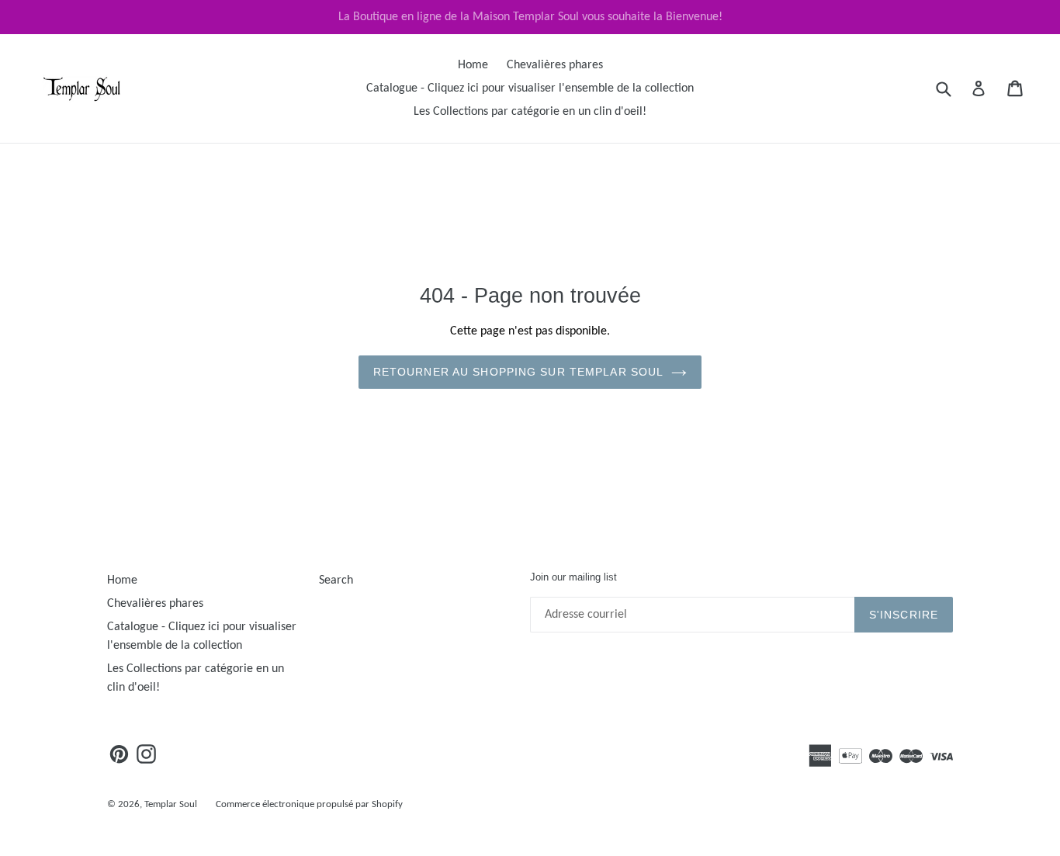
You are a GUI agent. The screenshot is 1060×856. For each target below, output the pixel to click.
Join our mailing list (573, 577)
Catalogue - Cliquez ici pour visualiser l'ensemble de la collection (530, 88)
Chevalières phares (555, 65)
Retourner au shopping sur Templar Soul (518, 372)
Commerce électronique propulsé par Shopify (309, 804)
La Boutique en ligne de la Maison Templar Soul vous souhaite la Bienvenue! (530, 17)
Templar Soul (170, 804)
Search (336, 580)
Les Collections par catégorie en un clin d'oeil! (530, 112)
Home (473, 65)
